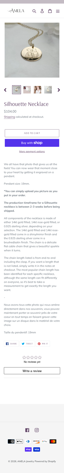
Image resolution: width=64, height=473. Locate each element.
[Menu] (58, 11)
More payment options (32, 151)
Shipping (9, 116)
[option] (16, 89)
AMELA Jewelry (25, 461)
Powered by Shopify (45, 461)
